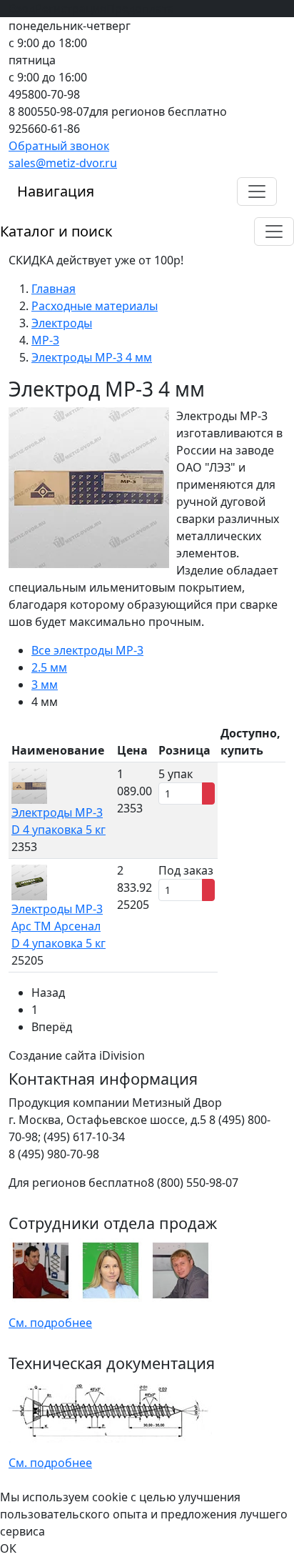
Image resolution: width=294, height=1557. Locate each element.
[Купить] (208, 793)
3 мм (44, 684)
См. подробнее (50, 1322)
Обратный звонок (59, 146)
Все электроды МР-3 (87, 650)
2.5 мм (49, 667)
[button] (257, 191)
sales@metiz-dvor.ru (63, 163)
